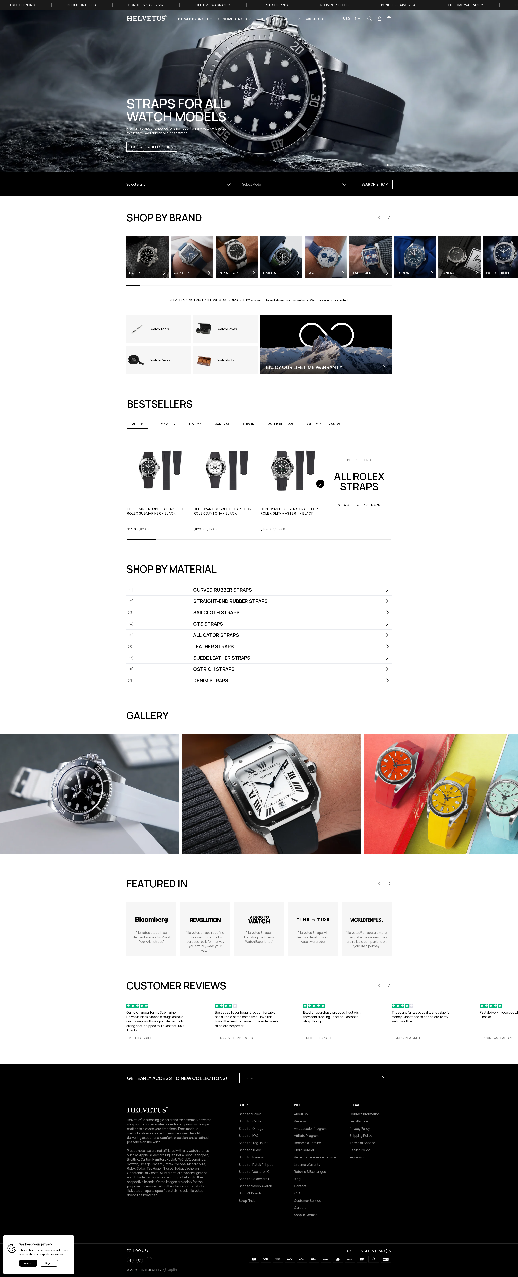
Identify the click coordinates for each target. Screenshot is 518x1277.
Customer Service (307, 1200)
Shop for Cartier (251, 1121)
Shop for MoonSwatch (255, 1186)
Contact (300, 1186)
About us (314, 19)
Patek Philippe (281, 424)
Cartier (168, 424)
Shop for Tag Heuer (253, 1143)
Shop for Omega (251, 1128)
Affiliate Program (306, 1135)
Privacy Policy (360, 1128)
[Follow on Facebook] (130, 1260)
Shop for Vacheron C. (254, 1171)
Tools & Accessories (276, 19)
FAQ (297, 1193)
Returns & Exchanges (310, 1171)
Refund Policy (360, 1150)
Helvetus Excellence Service (315, 1157)
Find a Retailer (304, 1150)
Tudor (248, 424)
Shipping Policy (361, 1135)
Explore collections (152, 147)
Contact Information (365, 1114)
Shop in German (305, 1215)
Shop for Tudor (250, 1150)
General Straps (232, 19)
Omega (195, 424)
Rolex (137, 424)
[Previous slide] (379, 217)
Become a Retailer (307, 1143)
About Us (301, 1114)
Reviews (300, 1121)
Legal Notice (359, 1121)
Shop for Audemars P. (254, 1179)
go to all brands (323, 424)
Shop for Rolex (250, 1114)
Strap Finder (248, 1200)
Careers (300, 1207)
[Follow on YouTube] (149, 1260)
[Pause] (374, 165)
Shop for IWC (248, 1135)
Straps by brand (193, 19)
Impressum (358, 1157)
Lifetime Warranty (307, 1164)
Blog (297, 1179)
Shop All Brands (250, 1193)
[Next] (320, 484)
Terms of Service (362, 1143)
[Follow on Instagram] (139, 1260)
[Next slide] (389, 217)
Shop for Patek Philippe (256, 1164)
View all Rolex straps (359, 505)
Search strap (375, 184)
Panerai (222, 424)
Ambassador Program (310, 1128)
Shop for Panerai (251, 1157)
